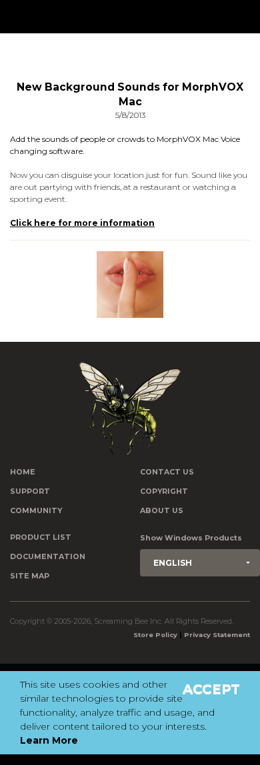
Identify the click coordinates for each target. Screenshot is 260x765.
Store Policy (155, 634)
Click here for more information (82, 223)
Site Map (29, 576)
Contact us (167, 472)
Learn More (49, 740)
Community (36, 510)
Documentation (47, 556)
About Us (161, 510)
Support (30, 491)
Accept (211, 689)
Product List (40, 537)
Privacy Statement (217, 634)
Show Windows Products (191, 538)
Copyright (164, 491)
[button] (200, 562)
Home (22, 472)
